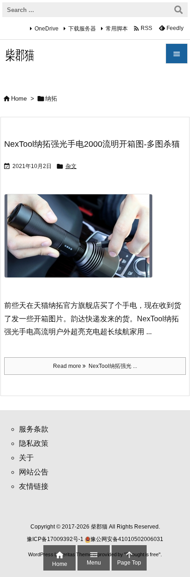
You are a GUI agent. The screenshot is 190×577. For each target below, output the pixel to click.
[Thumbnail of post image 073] (82, 242)
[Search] (178, 9)
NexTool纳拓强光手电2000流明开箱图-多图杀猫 (92, 144)
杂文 (71, 166)
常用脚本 (117, 28)
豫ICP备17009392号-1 (56, 539)
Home (19, 98)
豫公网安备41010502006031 (126, 539)
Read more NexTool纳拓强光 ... (95, 366)
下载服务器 (82, 28)
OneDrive (47, 28)
